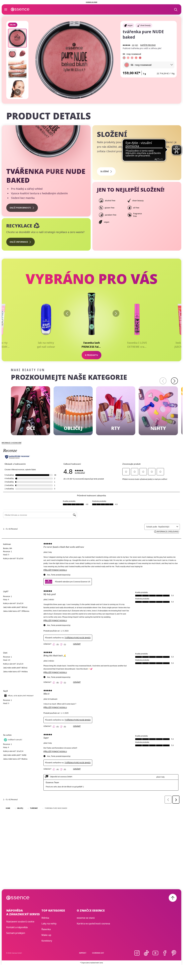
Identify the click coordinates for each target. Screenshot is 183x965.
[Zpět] (67, 313)
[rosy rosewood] (124, 57)
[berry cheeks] (140, 57)
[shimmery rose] (128, 57)
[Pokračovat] (174, 380)
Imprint (82, 953)
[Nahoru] (173, 898)
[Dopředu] (116, 313)
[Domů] (20, 9)
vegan (130, 25)
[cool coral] (136, 57)
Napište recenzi (148, 45)
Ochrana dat (98, 953)
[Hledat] (175, 9)
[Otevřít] (6, 9)
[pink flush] (132, 57)
